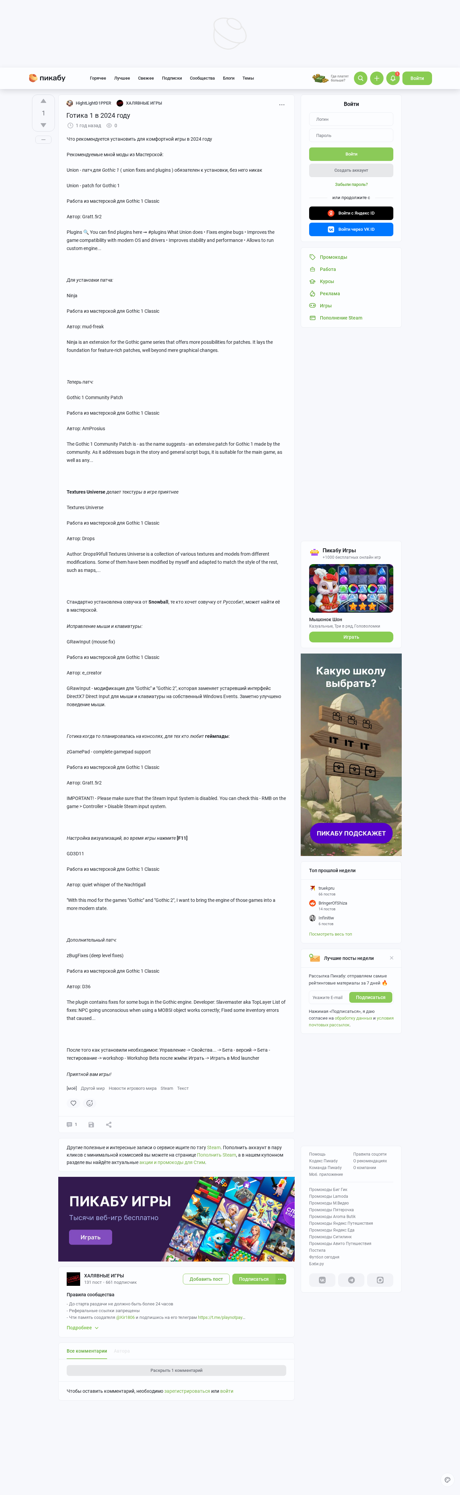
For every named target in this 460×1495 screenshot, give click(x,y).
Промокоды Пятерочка (331, 1210)
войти (226, 1391)
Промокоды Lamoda (328, 1196)
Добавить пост (206, 1279)
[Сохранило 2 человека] (91, 1124)
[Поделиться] (109, 1124)
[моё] (72, 1088)
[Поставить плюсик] (43, 100)
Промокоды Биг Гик (328, 1189)
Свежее (146, 78)
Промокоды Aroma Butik (332, 1216)
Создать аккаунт (351, 170)
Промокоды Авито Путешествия (340, 1243)
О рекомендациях (370, 1161)
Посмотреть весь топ (330, 934)
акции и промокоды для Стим (172, 1162)
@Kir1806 (125, 1317)
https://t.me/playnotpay (220, 1317)
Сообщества (202, 78)
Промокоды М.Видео (329, 1203)
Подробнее (79, 1327)
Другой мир (93, 1088)
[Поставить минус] (43, 125)
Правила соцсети (370, 1154)
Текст (183, 1088)
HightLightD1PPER (93, 103)
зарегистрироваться (187, 1391)
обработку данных (353, 1018)
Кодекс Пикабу (323, 1161)
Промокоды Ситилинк (330, 1237)
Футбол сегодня (324, 1257)
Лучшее (122, 78)
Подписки (172, 78)
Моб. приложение (326, 1174)
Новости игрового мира (133, 1088)
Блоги (228, 78)
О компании (364, 1167)
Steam (167, 1088)
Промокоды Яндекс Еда (332, 1230)
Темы (248, 78)
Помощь (317, 1154)
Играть (351, 637)
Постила (317, 1250)
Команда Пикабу (325, 1167)
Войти (417, 78)
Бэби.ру (316, 1264)
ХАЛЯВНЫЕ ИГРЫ (104, 1275)
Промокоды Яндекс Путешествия (341, 1223)
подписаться (371, 997)
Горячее (98, 78)
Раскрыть (176, 1370)
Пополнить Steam (216, 1155)
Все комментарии (87, 1351)
